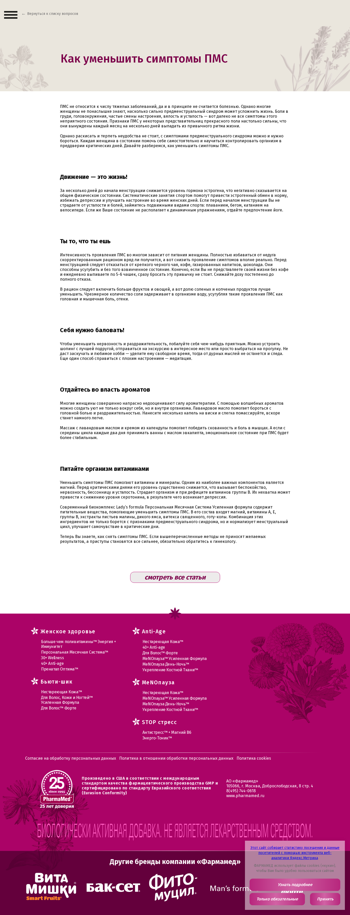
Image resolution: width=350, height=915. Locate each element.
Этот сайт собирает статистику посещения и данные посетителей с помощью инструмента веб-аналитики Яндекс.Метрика (294, 853)
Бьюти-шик (56, 681)
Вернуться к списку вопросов (52, 14)
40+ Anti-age (52, 663)
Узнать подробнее (295, 884)
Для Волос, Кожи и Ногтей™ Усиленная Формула (67, 700)
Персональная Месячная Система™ (74, 652)
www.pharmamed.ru (245, 795)
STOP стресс (159, 722)
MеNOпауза (158, 682)
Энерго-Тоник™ (157, 738)
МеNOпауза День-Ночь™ (165, 664)
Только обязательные (277, 899)
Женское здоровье (67, 631)
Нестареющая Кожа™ (61, 691)
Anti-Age (154, 631)
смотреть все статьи (175, 577)
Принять (325, 899)
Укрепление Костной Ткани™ (170, 669)
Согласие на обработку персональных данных (70, 758)
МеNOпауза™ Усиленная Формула (174, 658)
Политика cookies (253, 758)
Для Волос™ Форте (58, 708)
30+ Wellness (52, 657)
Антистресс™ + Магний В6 (166, 732)
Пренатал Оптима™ (59, 669)
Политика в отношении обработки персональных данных (176, 758)
